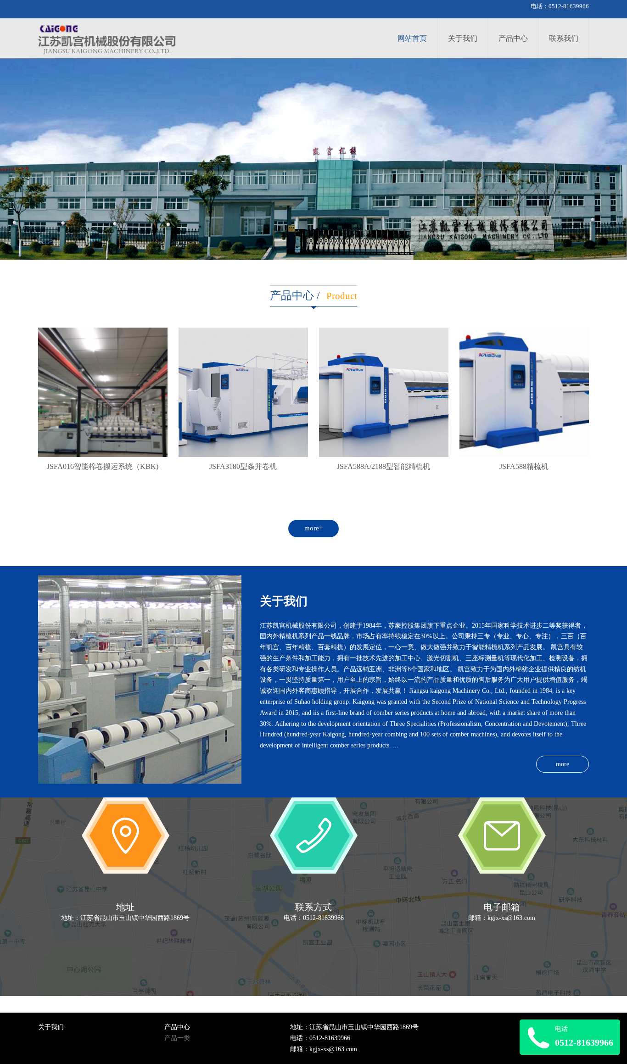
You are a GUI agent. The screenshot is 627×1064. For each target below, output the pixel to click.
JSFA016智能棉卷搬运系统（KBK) (102, 467)
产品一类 (177, 1038)
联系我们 (563, 38)
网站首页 (412, 38)
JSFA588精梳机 (524, 467)
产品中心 (513, 38)
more (562, 764)
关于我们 (462, 38)
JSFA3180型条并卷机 (243, 467)
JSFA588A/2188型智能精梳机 (383, 467)
